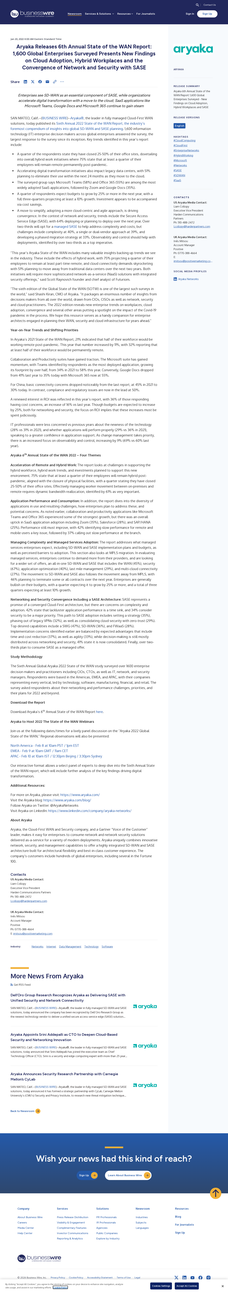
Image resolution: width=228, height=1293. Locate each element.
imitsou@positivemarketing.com (32, 933)
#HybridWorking (183, 155)
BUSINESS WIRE (54, 118)
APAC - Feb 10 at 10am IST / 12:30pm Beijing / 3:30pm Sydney (56, 756)
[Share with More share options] (62, 81)
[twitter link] (176, 1278)
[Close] (223, 1286)
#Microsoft (180, 160)
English (179, 125)
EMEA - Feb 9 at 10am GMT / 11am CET (39, 751)
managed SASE (65, 226)
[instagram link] (208, 1278)
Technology (91, 946)
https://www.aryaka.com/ (80, 795)
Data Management (70, 946)
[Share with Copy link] (54, 81)
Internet (51, 946)
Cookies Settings (161, 1286)
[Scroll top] (215, 1193)
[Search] (197, 4)
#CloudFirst (180, 145)
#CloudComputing (184, 140)
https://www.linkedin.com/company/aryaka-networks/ (90, 810)
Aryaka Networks (188, 279)
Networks (37, 946)
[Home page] (32, 14)
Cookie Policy (60, 1287)
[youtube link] (192, 1277)
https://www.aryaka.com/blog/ (67, 800)
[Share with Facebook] (40, 81)
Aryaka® (77, 118)
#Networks (180, 165)
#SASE (178, 170)
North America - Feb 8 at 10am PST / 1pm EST (45, 745)
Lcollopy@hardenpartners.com (29, 901)
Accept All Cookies (187, 1286)
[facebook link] (200, 1278)
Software (107, 946)
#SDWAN (179, 175)
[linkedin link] (184, 1278)
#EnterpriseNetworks (186, 150)
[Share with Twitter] (32, 81)
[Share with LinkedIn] (25, 81)
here (99, 711)
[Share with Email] (47, 81)
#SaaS (177, 180)
